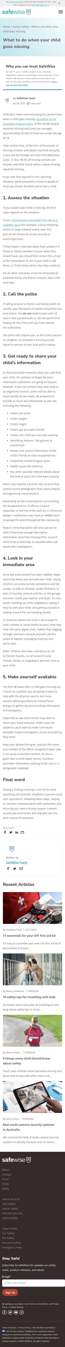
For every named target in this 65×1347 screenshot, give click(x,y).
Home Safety (9, 1218)
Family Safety (21, 26)
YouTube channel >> (40, 5)
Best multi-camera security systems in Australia (28, 1127)
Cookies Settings (16, 1307)
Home (6, 26)
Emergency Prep (12, 1247)
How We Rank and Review (43, 1327)
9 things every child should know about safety (26, 1060)
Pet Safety (8, 1238)
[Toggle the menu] (60, 12)
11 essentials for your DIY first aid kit (29, 936)
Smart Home (9, 1228)
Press (5, 1179)
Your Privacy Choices (15, 1331)
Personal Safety (11, 1242)
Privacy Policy (24, 1327)
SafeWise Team (26, 98)
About (5, 1169)
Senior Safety (10, 1208)
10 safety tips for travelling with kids (29, 997)
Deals (5, 1188)
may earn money (16, 1)
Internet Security (12, 1213)
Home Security (11, 1199)
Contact (6, 1174)
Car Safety (8, 1233)
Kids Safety (9, 1204)
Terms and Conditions (38, 1304)
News (5, 1184)
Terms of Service (9, 1327)
